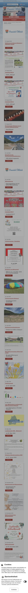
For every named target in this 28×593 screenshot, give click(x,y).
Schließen (14, 589)
